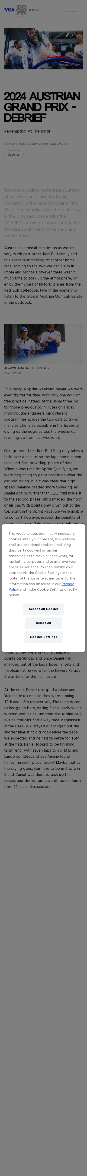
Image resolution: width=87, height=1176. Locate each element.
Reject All (43, 623)
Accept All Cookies (43, 609)
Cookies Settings (43, 637)
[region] (43, 588)
